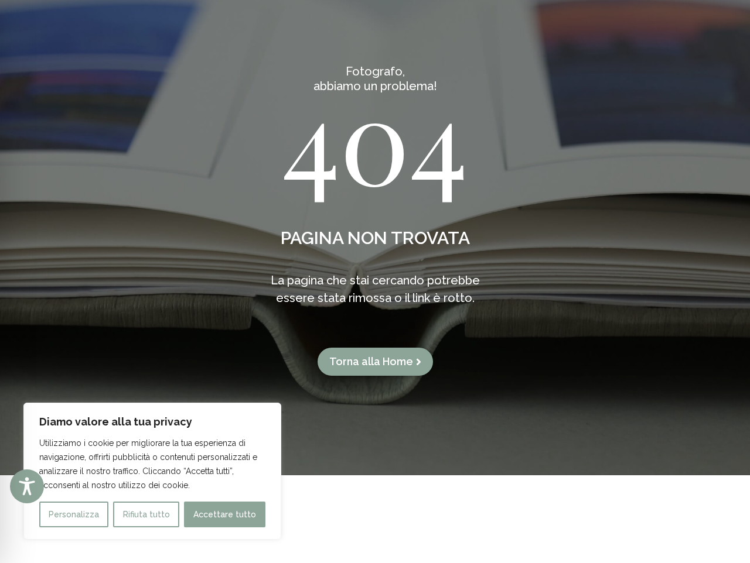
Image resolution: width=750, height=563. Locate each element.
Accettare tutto (224, 514)
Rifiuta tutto (146, 514)
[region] (152, 471)
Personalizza (74, 514)
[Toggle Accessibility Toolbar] (27, 486)
